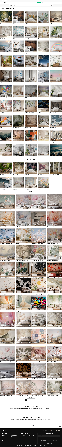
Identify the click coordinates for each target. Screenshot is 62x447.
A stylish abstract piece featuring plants (22, 277)
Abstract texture (3, 327)
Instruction (3, 440)
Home (29, 425)
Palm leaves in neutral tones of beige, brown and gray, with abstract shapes (38, 327)
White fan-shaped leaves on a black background (22, 294)
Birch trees (49, 311)
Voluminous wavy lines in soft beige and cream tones (53, 209)
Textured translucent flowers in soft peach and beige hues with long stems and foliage (22, 327)
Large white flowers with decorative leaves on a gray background (22, 395)
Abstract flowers (19, 226)
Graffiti (33, 311)
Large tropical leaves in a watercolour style (53, 260)
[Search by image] (49, 5)
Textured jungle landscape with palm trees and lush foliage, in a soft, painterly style (53, 395)
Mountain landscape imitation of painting (6, 260)
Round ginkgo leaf (19, 311)
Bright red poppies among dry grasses (53, 277)
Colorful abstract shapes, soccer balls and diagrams (6, 243)
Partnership (31, 438)
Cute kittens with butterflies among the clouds (38, 243)
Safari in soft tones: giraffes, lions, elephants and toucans (53, 361)
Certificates (12, 438)
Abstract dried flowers (4, 226)
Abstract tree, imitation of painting (22, 260)
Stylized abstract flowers (51, 226)
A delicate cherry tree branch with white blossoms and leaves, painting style (53, 327)
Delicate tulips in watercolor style (6, 361)
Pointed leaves (2, 311)
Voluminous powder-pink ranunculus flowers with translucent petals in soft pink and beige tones (38, 361)
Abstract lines (49, 294)
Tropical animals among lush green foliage (38, 294)
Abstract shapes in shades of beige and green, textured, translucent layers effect (6, 344)
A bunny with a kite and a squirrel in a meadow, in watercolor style (53, 344)
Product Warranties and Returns (13, 436)
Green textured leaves (19, 361)
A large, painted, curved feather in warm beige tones (53, 378)
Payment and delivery (5, 438)
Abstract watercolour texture (5, 378)
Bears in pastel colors (35, 344)
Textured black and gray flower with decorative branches (38, 277)
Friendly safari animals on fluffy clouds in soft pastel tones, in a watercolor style (6, 209)
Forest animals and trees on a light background (6, 294)
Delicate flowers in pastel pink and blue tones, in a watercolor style (38, 209)
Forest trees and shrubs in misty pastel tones (38, 395)
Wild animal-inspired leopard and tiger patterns (22, 378)
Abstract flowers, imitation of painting (38, 260)
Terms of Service (31, 435)
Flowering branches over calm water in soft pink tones (6, 395)
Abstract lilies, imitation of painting (53, 243)
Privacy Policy (23, 435)
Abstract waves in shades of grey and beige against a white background (38, 378)
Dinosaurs (17, 243)
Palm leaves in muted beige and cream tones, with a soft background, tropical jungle (22, 344)
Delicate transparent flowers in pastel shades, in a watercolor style (22, 209)
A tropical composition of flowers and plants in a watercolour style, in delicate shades (6, 277)
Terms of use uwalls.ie (24, 438)
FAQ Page (3, 435)
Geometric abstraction (35, 226)
